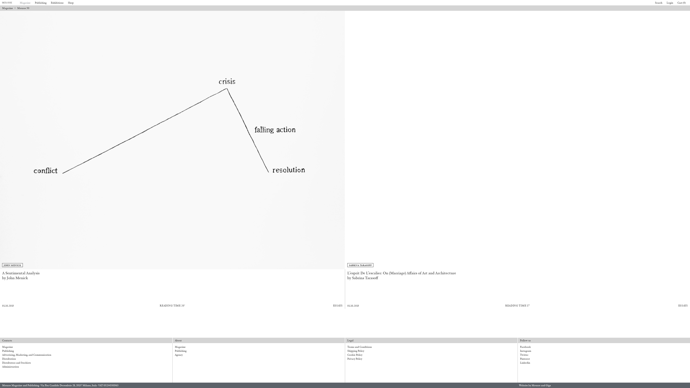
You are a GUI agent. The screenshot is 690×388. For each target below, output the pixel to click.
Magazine (25, 2)
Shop (71, 2)
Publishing (41, 2)
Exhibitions (57, 2)
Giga (548, 385)
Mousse (536, 385)
